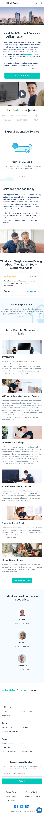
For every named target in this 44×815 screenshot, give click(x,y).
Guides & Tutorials (9, 751)
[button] (39, 810)
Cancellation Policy (32, 796)
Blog (24, 747)
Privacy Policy (11, 792)
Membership (27, 711)
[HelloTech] (13, 3)
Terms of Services (32, 792)
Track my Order (8, 744)
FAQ (23, 744)
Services (5, 711)
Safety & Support (11, 796)
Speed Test (6, 747)
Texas (23, 690)
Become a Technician (10, 731)
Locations (6, 715)
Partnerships (7, 727)
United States (8, 690)
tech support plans (30, 54)
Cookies (11, 801)
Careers (25, 727)
